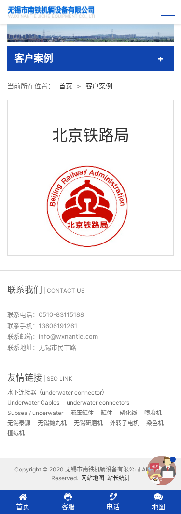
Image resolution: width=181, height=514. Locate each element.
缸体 (106, 412)
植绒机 (16, 433)
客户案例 (98, 86)
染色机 (155, 423)
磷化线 (128, 412)
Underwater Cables (33, 402)
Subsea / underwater (35, 412)
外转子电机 (124, 423)
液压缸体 (82, 412)
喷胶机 (153, 412)
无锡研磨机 (88, 423)
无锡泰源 (18, 423)
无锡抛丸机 (52, 423)
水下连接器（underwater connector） (57, 392)
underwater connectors (98, 402)
